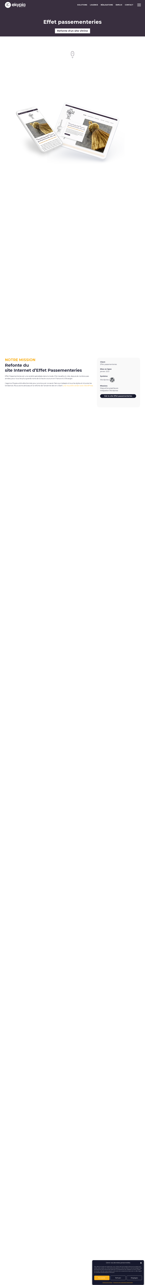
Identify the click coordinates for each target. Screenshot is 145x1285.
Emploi (119, 5)
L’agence (94, 5)
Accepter (101, 1278)
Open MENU (139, 4)
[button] (141, 1263)
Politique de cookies (107, 1282)
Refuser (118, 1278)
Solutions (82, 5)
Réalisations (107, 5)
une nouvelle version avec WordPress (78, 386)
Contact (129, 5)
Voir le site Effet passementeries (118, 396)
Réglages (134, 1278)
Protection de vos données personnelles (123, 1282)
